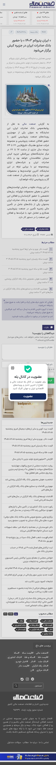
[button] (12, 368)
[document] (28, 382)
